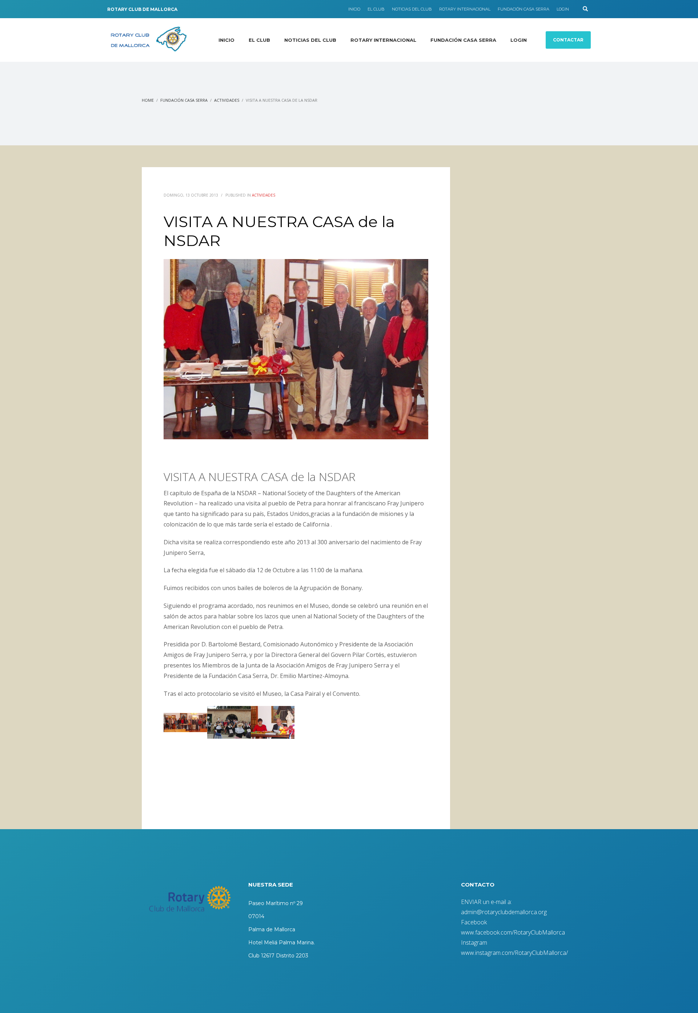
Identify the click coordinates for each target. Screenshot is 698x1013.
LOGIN (563, 9)
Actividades (226, 100)
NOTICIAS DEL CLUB (412, 9)
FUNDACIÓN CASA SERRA (523, 9)
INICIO (354, 9)
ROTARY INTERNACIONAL (464, 9)
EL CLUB (376, 9)
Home (148, 100)
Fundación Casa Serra (184, 100)
